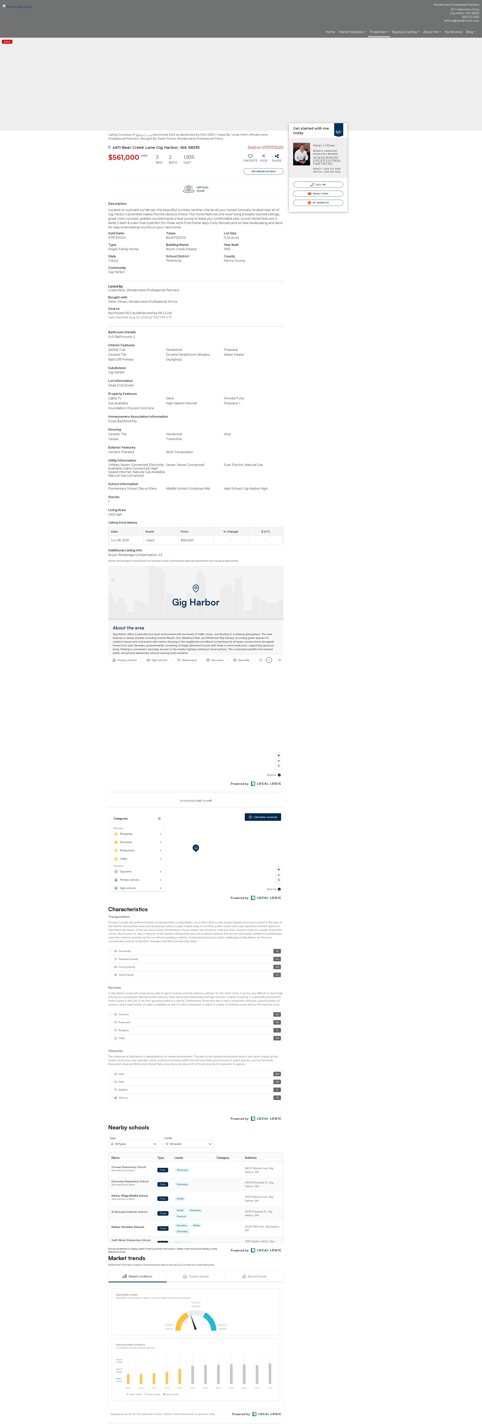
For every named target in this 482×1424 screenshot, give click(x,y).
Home (330, 32)
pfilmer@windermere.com (461, 20)
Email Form (320, 193)
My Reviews (453, 32)
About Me (432, 34)
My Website (320, 202)
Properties (379, 33)
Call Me (320, 184)
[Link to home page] (18, 7)
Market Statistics (353, 34)
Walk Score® (204, 800)
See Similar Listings (264, 171)
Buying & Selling (406, 34)
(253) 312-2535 (470, 17)
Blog (471, 34)
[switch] (250, 159)
